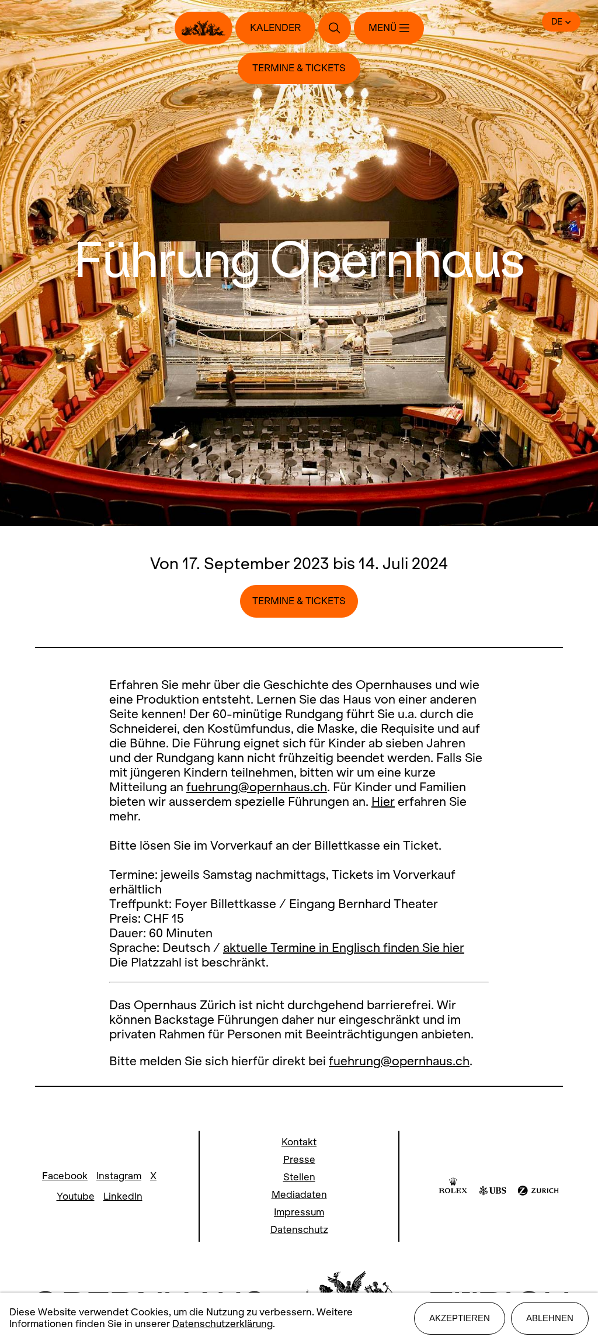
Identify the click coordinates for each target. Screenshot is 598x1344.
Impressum (299, 1212)
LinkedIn (122, 1196)
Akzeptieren (459, 1318)
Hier (383, 801)
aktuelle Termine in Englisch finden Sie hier (343, 947)
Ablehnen (549, 1318)
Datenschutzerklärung (222, 1323)
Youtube (76, 1196)
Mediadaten (299, 1194)
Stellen (299, 1177)
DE (556, 21)
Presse (299, 1159)
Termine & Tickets (299, 68)
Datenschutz (299, 1229)
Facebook (65, 1176)
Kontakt (299, 1142)
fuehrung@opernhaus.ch (256, 787)
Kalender (275, 27)
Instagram (118, 1176)
